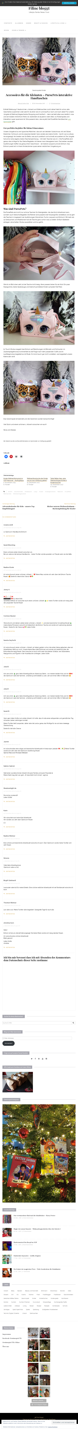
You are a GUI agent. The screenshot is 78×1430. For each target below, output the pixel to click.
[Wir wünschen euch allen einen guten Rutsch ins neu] (45, 1344)
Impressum (6, 1334)
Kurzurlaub (36, 1302)
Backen (19, 1291)
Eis (17, 1294)
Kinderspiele (54, 1298)
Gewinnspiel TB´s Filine (11, 1342)
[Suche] (73, 1023)
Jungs (35, 491)
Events (24, 1294)
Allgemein (19, 23)
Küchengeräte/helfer (60, 1302)
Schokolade (56, 1306)
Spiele (28, 1309)
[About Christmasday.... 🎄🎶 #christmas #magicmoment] (45, 1356)
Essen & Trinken (18, 30)
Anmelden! (8, 1043)
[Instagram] (46, 1058)
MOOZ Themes (34, 1419)
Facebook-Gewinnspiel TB (11, 1338)
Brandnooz (53, 1291)
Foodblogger (47, 1294)
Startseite (8, 23)
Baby (12, 1291)
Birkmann (44, 1291)
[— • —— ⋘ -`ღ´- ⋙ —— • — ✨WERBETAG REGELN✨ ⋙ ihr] (33, 1333)
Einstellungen (69, 3)
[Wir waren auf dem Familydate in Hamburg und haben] (45, 1391)
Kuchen (13, 1302)
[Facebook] (35, 1058)
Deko (69, 1291)
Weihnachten (7, 494)
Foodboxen (57, 1294)
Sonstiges (6, 1309)
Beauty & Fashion (41, 23)
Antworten (10, 536)
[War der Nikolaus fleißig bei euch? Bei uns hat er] (45, 1368)
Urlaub (24, 1313)
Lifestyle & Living (58, 23)
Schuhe (65, 1306)
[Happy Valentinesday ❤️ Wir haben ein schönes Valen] (33, 1344)
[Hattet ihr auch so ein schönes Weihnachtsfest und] (33, 1356)
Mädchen (60, 491)
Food (38, 1294)
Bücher (62, 1291)
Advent (10, 491)
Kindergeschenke (50, 491)
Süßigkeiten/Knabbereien (50, 1309)
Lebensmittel (8, 1306)
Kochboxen (64, 1298)
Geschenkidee (18, 491)
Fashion (31, 1294)
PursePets (68, 491)
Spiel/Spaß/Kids (18, 1309)
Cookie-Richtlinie (52, 1427)
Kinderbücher (43, 1298)
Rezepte (46, 1306)
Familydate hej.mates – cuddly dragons (27, 1256)
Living (25, 1306)
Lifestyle (17, 1306)
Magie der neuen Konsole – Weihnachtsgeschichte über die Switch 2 (37, 1229)
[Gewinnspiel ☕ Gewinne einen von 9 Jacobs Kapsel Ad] (33, 1391)
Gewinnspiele (36, 90)
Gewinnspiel (25, 1298)
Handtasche (28, 491)
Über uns (5, 1346)
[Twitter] (31, 1058)
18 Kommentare (55, 103)
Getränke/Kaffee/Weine (11, 1298)
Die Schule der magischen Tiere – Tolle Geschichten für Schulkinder (37, 1269)
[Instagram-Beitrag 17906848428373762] (45, 1333)
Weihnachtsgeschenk (19, 494)
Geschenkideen (68, 1294)
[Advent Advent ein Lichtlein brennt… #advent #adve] (33, 1380)
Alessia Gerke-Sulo (23, 103)
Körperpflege (47, 1302)
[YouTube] (42, 1058)
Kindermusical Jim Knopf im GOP (25, 1242)
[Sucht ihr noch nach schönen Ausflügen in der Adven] (45, 1380)
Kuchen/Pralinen (24, 1302)
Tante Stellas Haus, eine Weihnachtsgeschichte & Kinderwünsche (58, 480)
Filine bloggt (39, 8)
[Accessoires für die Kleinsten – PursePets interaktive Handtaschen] (39, 61)
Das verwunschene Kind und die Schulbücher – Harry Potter (34, 1215)
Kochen (6, 1302)
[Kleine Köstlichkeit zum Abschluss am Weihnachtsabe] (33, 1368)
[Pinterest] (39, 1058)
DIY (12, 1294)
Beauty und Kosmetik (31, 1291)
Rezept (39, 1306)
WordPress (52, 1419)
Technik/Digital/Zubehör (11, 1313)
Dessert (6, 1294)
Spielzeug (36, 1309)
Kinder (28, 23)
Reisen (6, 30)
